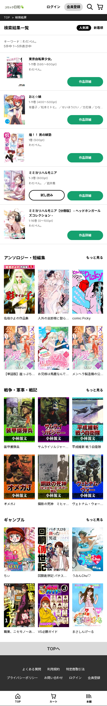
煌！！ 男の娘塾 (40, 135)
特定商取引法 (75, 669)
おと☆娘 (35, 97)
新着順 (98, 28)
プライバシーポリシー (22, 678)
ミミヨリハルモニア (43, 173)
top (7, 17)
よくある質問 (31, 669)
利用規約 (53, 669)
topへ (53, 648)
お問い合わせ (53, 678)
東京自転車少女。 (41, 59)
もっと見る (94, 258)
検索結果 (20, 17)
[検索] (90, 7)
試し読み (47, 195)
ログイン (53, 7)
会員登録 (73, 7)
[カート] (100, 7)
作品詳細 (85, 82)
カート (53, 701)
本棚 (89, 701)
